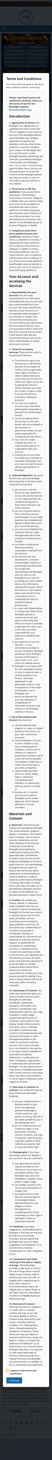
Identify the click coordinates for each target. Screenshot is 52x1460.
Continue (14, 1380)
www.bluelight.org (20, 109)
